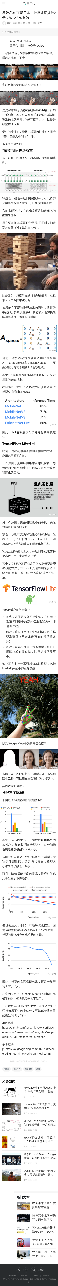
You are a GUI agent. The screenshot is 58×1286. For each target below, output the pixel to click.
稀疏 (38, 1069)
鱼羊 (25, 1180)
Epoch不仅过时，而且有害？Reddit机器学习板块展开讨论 (40, 1141)
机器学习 (17, 1069)
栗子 (25, 1097)
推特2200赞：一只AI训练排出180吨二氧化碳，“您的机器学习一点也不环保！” (40, 1091)
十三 (25, 1163)
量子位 (40, 23)
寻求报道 (35, 1275)
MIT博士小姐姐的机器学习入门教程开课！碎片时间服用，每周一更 (40, 1125)
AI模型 (6, 1069)
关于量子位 (13, 1275)
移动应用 (28, 1069)
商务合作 (46, 1275)
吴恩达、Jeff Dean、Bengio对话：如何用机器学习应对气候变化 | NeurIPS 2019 (40, 1158)
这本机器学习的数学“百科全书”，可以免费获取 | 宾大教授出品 (40, 1174)
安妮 (25, 1130)
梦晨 (25, 1147)
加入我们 (24, 1275)
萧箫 (9, 23)
